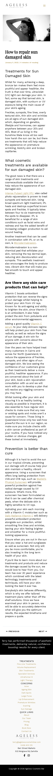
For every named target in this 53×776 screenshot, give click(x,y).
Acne (26, 686)
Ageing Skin (26, 690)
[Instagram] (28, 755)
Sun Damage (26, 709)
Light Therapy (26, 680)
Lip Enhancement (26, 699)
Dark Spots (26, 693)
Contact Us (26, 731)
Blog (26, 725)
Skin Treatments (26, 671)
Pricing (26, 722)
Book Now (26, 728)
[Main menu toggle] (44, 6)
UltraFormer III (26, 677)
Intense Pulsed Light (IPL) (19, 193)
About (26, 715)
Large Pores (26, 696)
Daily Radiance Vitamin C (19, 515)
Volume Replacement (26, 667)
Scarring (26, 706)
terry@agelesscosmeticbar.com (27, 742)
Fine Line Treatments (26, 664)
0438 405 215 (26, 745)
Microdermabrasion (25, 243)
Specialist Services (26, 674)
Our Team (26, 718)
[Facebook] (24, 755)
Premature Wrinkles (26, 702)
